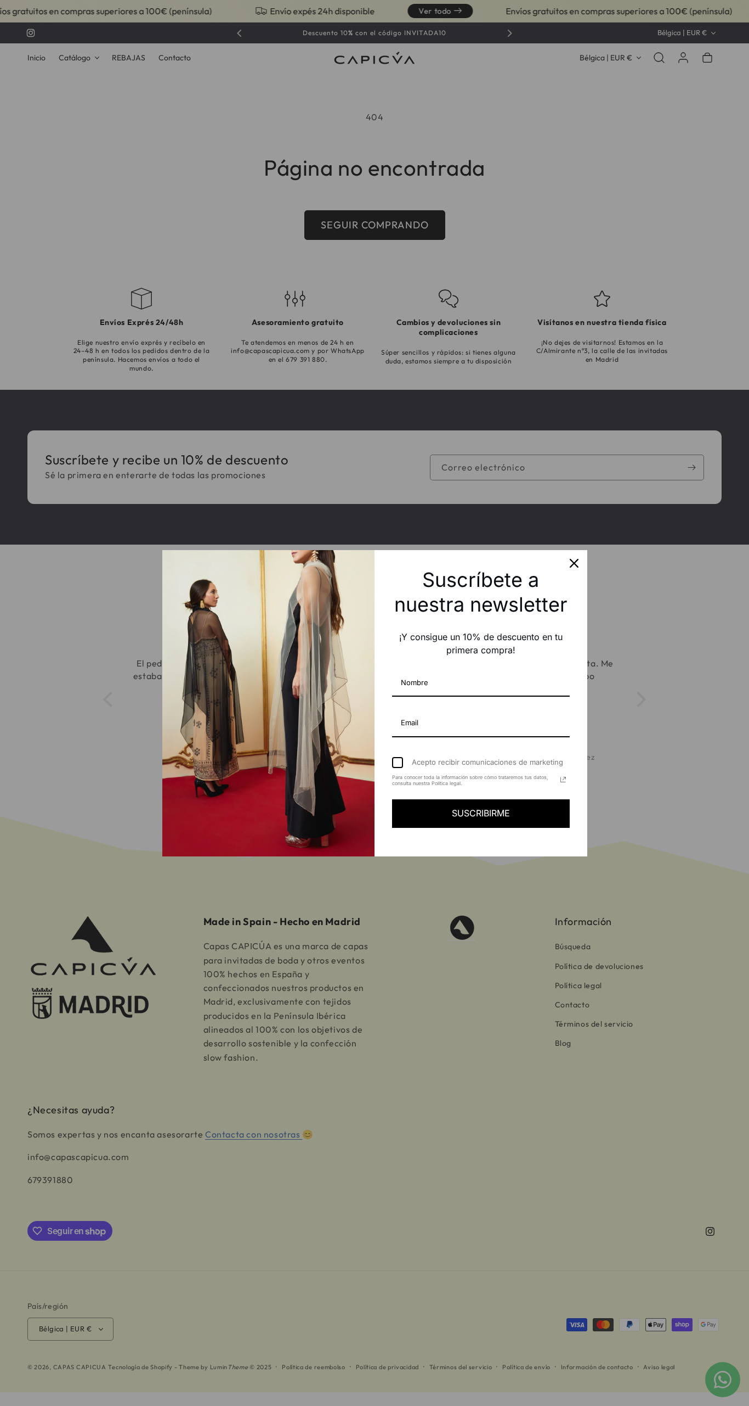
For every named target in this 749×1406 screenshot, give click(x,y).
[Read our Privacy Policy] (563, 779)
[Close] (574, 563)
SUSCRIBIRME (481, 813)
